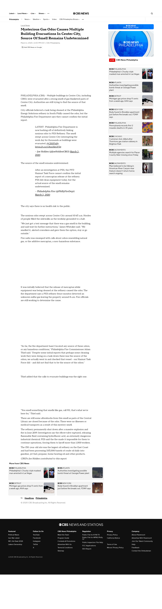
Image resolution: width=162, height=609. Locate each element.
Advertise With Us (64, 544)
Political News (13, 535)
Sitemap (61, 551)
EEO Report (86, 549)
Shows (41, 13)
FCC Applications (89, 546)
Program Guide (63, 538)
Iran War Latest (14, 538)
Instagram (36, 541)
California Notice (113, 538)
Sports (45, 19)
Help (133, 544)
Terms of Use (112, 544)
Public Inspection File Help (92, 542)
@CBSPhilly (53, 143)
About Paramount (138, 535)
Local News (22, 13)
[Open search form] (152, 13)
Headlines (29, 498)
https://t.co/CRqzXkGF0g (48, 146)
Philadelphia (14, 19)
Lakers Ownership (15, 544)
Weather (36, 19)
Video (54, 19)
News (27, 19)
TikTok (35, 544)
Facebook (37, 538)
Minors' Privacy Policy (115, 547)
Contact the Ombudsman (141, 551)
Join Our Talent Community (142, 541)
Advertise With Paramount (142, 538)
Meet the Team (63, 535)
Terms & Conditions (65, 547)
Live (33, 13)
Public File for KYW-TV (91, 535)
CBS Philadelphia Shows (68, 19)
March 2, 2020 (42, 194)
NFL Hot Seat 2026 (15, 541)
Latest (11, 13)
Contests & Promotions (66, 541)
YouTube (36, 535)
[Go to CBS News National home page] (81, 13)
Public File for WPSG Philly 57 (92, 538)
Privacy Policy (112, 535)
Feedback (135, 547)
